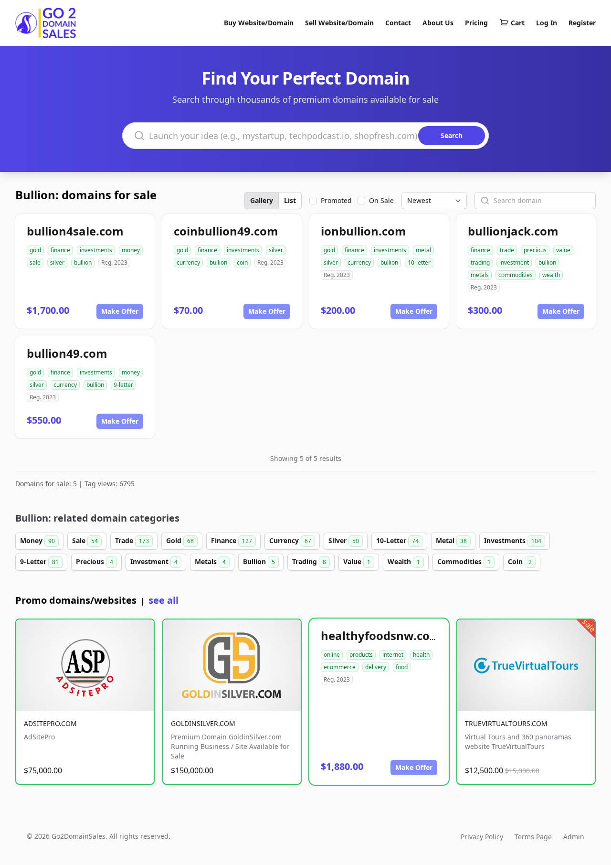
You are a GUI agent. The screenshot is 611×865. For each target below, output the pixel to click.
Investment (154, 561)
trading (480, 262)
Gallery (261, 200)
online (332, 655)
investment (514, 262)
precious (535, 250)
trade (507, 250)
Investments (512, 540)
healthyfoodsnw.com (381, 635)
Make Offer (119, 311)
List (290, 200)
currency (188, 262)
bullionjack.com (513, 231)
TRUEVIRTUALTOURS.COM (506, 723)
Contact (398, 22)
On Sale (381, 200)
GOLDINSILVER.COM (203, 723)
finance (60, 250)
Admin (573, 836)
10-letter (419, 262)
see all (163, 600)
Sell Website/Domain (339, 22)
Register (582, 22)
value (563, 250)
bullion (83, 262)
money (131, 250)
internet (392, 655)
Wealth (404, 561)
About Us (437, 22)
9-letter (123, 385)
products (361, 655)
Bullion (259, 561)
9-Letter (39, 561)
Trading (309, 561)
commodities (515, 275)
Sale (85, 540)
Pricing (476, 22)
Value (356, 561)
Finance (231, 540)
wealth (551, 275)
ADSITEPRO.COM (50, 723)
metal (423, 250)
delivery (375, 667)
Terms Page (533, 836)
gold (35, 250)
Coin (520, 561)
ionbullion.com (363, 231)
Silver (343, 540)
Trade (132, 540)
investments (96, 250)
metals (480, 275)
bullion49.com (67, 353)
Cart (518, 22)
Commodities (464, 561)
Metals (210, 561)
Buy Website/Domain (259, 22)
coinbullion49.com (226, 231)
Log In (546, 22)
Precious (94, 561)
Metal (451, 540)
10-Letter (397, 540)
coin (242, 262)
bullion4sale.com (75, 231)
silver (57, 262)
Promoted (336, 200)
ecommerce (340, 667)
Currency (290, 540)
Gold (180, 540)
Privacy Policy (482, 836)
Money (37, 540)
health (421, 655)
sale (35, 262)
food (402, 667)
